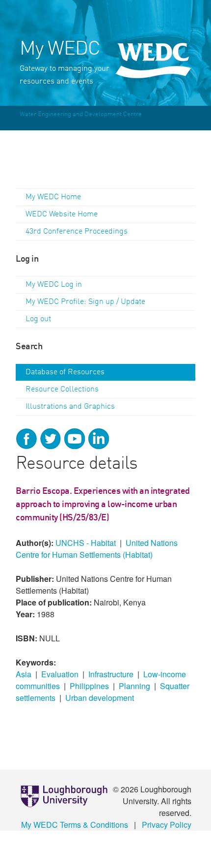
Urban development (99, 697)
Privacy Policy (166, 824)
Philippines (89, 686)
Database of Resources (65, 372)
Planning (134, 686)
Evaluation (60, 674)
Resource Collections (62, 389)
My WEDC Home (53, 197)
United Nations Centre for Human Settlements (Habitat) (97, 548)
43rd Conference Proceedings (77, 232)
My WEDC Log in (54, 285)
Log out (38, 319)
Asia (23, 674)
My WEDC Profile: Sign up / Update (85, 302)
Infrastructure (110, 674)
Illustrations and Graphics (70, 407)
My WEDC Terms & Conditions (74, 824)
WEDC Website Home (62, 214)
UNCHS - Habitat (85, 542)
